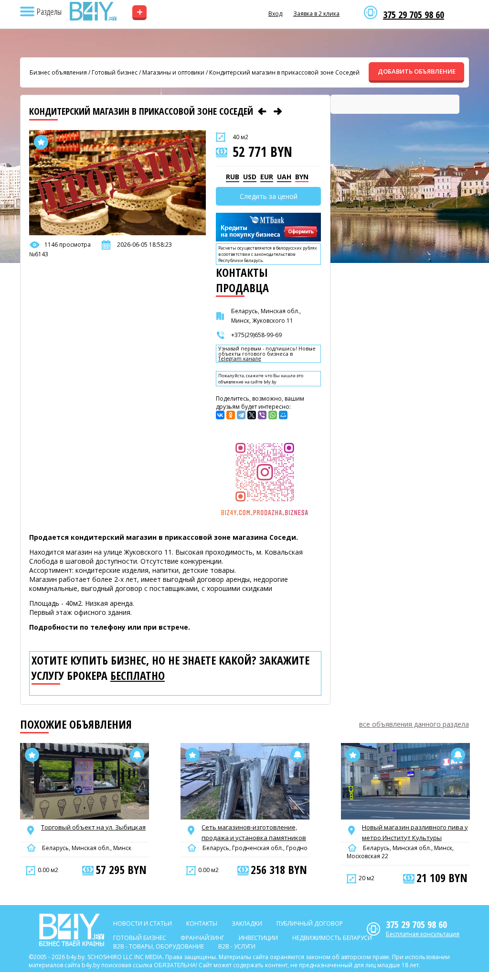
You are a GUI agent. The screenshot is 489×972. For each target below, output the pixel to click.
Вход (275, 14)
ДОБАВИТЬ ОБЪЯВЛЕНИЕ (417, 71)
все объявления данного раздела (414, 724)
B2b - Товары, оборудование (158, 946)
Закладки (247, 923)
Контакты (201, 923)
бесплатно (137, 675)
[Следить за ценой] (137, 755)
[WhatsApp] (272, 415)
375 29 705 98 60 (413, 15)
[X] (251, 415)
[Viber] (262, 415)
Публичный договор (309, 923)
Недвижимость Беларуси (332, 938)
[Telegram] (241, 415)
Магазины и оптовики (173, 72)
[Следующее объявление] (278, 111)
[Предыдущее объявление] (262, 111)
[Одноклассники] (230, 415)
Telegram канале (239, 358)
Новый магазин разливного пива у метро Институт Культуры (415, 832)
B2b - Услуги (236, 946)
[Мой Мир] (283, 415)
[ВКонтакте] (220, 415)
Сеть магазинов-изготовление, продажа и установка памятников (254, 832)
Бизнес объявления (58, 72)
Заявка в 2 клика (316, 14)
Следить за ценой (269, 196)
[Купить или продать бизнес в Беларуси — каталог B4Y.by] (92, 11)
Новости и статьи (142, 923)
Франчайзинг (202, 938)
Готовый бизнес (115, 72)
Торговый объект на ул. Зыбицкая (93, 827)
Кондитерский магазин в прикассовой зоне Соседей (284, 72)
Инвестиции (258, 938)
